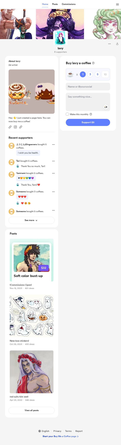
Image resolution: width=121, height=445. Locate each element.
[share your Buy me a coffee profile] (117, 43)
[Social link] (10, 127)
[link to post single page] (32, 264)
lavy (60, 48)
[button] (45, 4)
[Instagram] (15, 127)
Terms (68, 431)
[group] (32, 264)
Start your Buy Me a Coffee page (59, 436)
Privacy (57, 431)
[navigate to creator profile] (60, 38)
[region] (88, 93)
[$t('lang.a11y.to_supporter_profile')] (17, 166)
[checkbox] (77, 114)
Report (78, 431)
